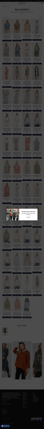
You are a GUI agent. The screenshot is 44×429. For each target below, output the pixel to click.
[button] (28, 217)
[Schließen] (36, 209)
